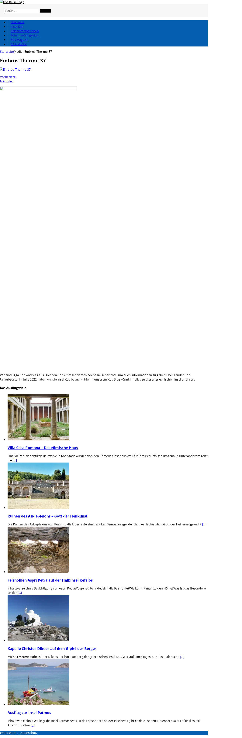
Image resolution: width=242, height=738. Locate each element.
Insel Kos (17, 27)
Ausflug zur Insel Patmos (29, 712)
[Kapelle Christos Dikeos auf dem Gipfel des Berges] (38, 640)
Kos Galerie (19, 44)
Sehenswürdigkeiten (25, 35)
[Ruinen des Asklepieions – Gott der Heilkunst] (38, 508)
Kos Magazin (19, 40)
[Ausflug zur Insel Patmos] (38, 704)
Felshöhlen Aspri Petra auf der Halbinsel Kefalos (50, 580)
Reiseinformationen (25, 31)
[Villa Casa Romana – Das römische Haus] (38, 439)
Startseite (17, 22)
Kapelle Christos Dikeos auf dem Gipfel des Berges (52, 648)
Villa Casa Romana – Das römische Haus (43, 447)
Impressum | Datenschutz (18, 733)
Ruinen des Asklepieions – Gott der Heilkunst (47, 516)
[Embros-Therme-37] (15, 69)
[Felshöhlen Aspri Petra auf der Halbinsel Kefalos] (38, 572)
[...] (15, 460)
